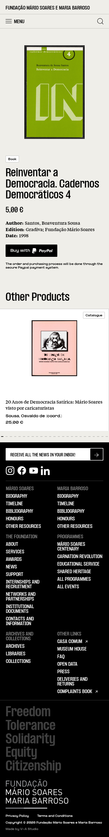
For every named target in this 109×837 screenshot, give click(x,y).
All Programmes (74, 579)
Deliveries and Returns (72, 682)
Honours (14, 519)
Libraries (15, 654)
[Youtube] (33, 470)
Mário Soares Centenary (71, 547)
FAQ (61, 657)
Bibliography (19, 511)
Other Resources (23, 526)
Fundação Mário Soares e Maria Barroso (48, 8)
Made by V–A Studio (22, 829)
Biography (16, 496)
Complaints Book (74, 691)
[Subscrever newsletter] (96, 454)
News (11, 567)
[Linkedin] (45, 470)
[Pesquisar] (100, 21)
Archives (15, 646)
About (12, 544)
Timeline (14, 504)
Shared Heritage (74, 572)
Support (14, 574)
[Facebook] (21, 470)
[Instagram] (10, 470)
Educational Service (78, 564)
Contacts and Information (20, 621)
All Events (68, 587)
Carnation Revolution (79, 556)
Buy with (20, 252)
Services (15, 552)
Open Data (67, 664)
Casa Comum (69, 641)
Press (63, 672)
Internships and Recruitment (22, 584)
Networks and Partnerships (20, 597)
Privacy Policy (17, 816)
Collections (18, 661)
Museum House (72, 649)
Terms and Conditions (55, 816)
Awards (14, 559)
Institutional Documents (20, 609)
